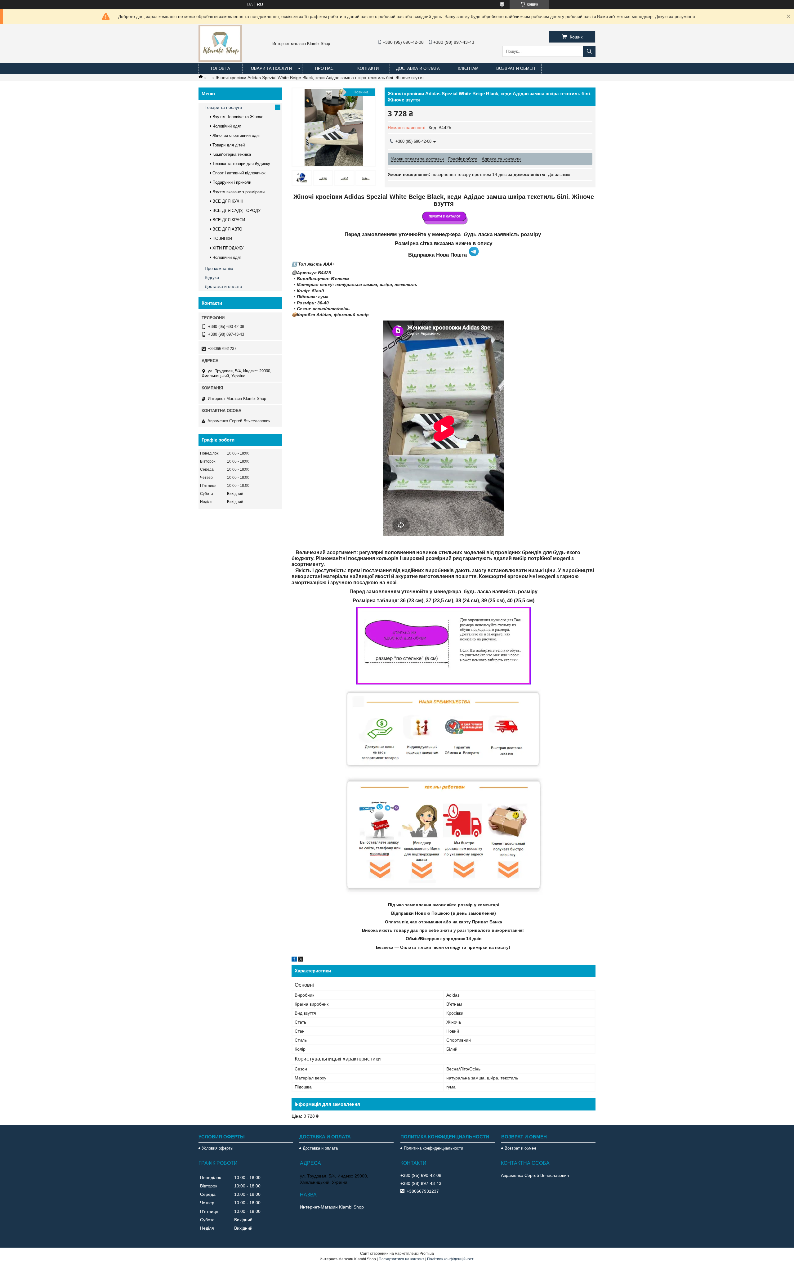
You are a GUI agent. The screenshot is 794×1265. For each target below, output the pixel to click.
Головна (220, 68)
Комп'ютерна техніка (231, 154)
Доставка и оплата (418, 68)
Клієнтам (468, 68)
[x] (300, 960)
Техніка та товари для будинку (241, 163)
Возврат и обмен (515, 68)
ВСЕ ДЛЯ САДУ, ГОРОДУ (236, 210)
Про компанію (219, 268)
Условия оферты (217, 1148)
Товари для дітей (228, 145)
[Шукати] (589, 51)
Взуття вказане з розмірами (238, 192)
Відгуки (212, 277)
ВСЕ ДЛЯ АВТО (227, 229)
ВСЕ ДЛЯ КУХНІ (227, 201)
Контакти (368, 68)
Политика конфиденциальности (433, 1148)
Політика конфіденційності (451, 1259)
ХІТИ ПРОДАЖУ (227, 248)
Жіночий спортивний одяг (236, 135)
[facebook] (294, 960)
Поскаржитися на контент (401, 1259)
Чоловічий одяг (226, 126)
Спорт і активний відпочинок (238, 173)
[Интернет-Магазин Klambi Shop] (220, 60)
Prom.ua (427, 1253)
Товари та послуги (270, 68)
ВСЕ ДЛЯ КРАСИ (228, 220)
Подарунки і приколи (231, 182)
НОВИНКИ (222, 238)
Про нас (324, 68)
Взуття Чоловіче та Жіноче (237, 116)
